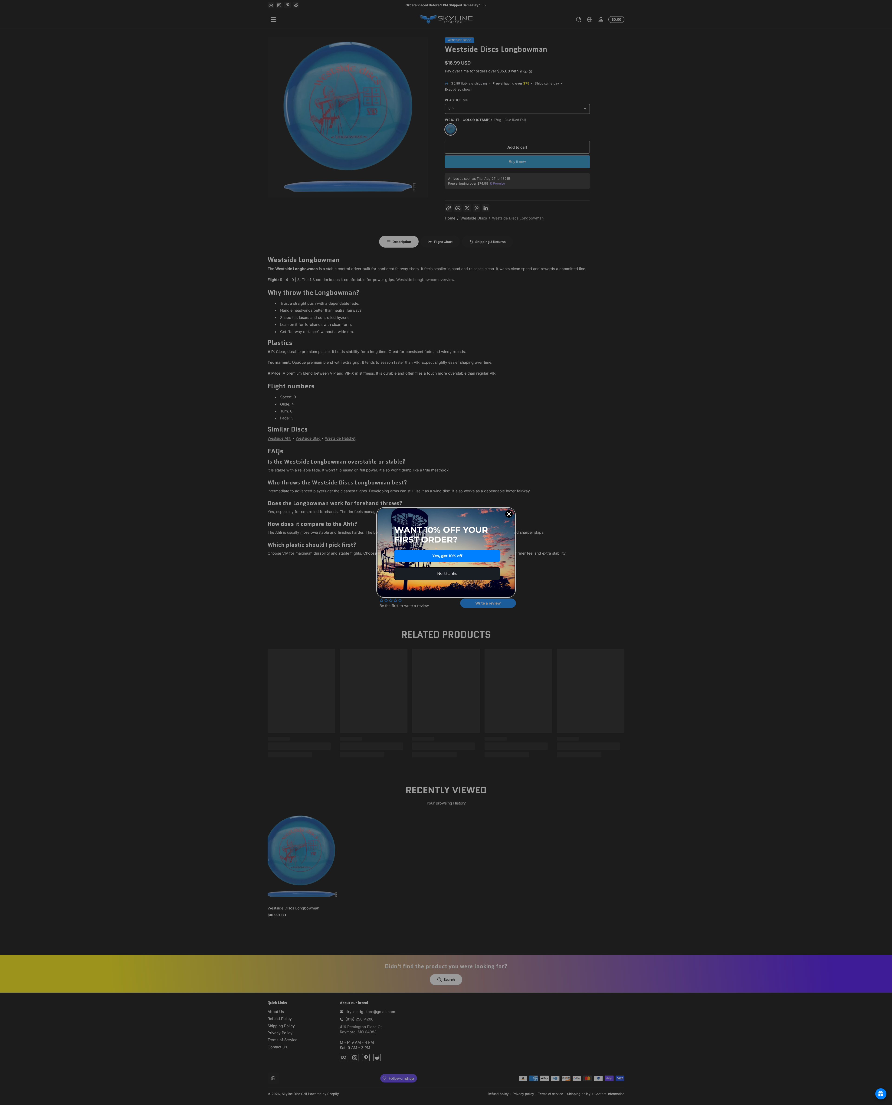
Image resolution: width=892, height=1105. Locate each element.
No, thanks (447, 573)
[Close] (509, 514)
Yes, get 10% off (447, 556)
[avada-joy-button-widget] (880, 1093)
